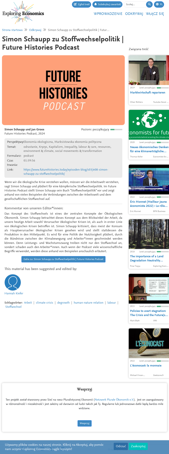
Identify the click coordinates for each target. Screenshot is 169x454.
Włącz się (155, 14)
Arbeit (28, 302)
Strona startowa (12, 30)
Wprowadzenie (108, 14)
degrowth (63, 302)
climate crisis (44, 302)
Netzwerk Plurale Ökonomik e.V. (114, 399)
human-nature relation (88, 302)
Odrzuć (121, 446)
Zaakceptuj (138, 446)
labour (111, 302)
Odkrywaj (134, 14)
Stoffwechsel (13, 307)
